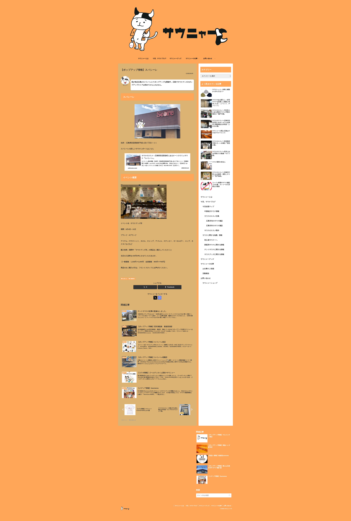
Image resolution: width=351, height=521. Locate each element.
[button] (229, 495)
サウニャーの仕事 (207, 264)
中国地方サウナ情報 (211, 211)
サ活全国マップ (208, 206)
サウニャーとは (206, 197)
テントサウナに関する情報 (214, 249)
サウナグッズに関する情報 (214, 254)
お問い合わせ (206, 278)
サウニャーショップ (210, 283)
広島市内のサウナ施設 (214, 221)
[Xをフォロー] (155, 298)
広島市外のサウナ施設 (214, 226)
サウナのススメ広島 (211, 216)
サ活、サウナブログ (208, 202)
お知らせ (125, 278)
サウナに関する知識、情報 (212, 235)
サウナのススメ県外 (211, 230)
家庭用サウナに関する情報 (214, 245)
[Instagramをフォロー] (159, 298)
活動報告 (132, 278)
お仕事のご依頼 (208, 269)
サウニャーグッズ (207, 259)
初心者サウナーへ (211, 240)
